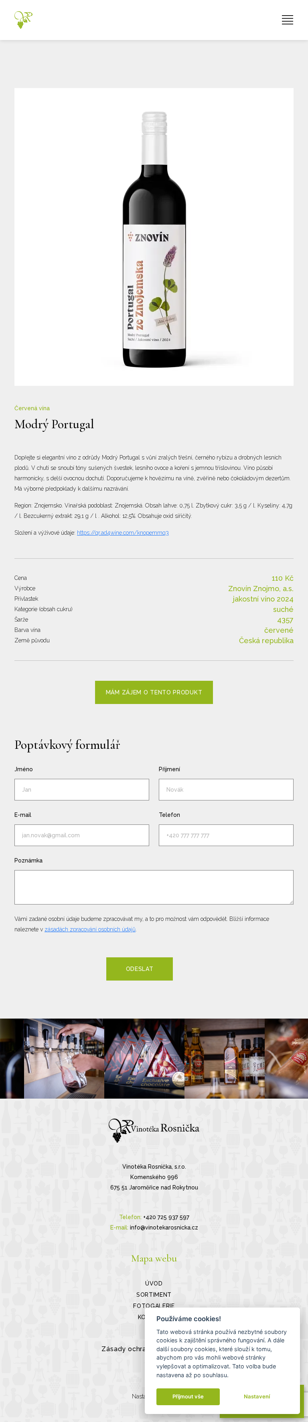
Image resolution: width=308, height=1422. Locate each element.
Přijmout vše (188, 1396)
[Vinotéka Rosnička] (23, 20)
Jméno (23, 769)
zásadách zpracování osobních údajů (90, 929)
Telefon (169, 815)
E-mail (22, 815)
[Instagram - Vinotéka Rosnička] (64, 1059)
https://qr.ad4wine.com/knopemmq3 (123, 532)
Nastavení (257, 1396)
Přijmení (169, 769)
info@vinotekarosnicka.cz (164, 1227)
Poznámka (28, 860)
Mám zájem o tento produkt (154, 692)
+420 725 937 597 (166, 1217)
